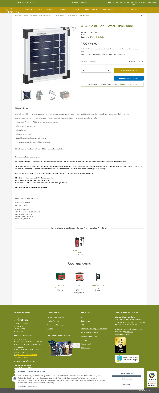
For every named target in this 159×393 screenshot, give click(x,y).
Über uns (134, 10)
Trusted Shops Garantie (56, 317)
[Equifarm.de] (12, 10)
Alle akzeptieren (127, 373)
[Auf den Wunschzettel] (73, 28)
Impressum (85, 317)
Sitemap (84, 340)
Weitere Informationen (128, 84)
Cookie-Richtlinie (87, 344)
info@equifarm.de (80, 2)
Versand (125, 49)
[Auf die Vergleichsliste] (67, 28)
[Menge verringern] (83, 70)
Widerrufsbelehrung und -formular (94, 329)
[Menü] (155, 372)
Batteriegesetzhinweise (89, 332)
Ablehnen (126, 384)
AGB (82, 325)
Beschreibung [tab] (21, 108)
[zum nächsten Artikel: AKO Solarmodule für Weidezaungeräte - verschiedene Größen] (141, 15)
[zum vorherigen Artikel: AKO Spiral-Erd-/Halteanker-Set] (137, 15)
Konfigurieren (127, 379)
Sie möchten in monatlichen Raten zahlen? (112, 84)
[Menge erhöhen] (108, 70)
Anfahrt (50, 329)
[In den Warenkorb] (17, 23)
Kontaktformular (53, 321)
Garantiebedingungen (89, 336)
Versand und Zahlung (55, 325)
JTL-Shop (147, 390)
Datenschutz (85, 321)
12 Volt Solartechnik (96, 37)
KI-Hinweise (85, 348)
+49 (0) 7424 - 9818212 (27, 2)
